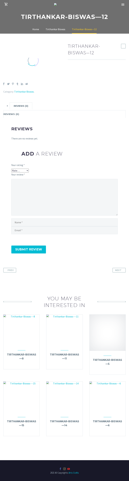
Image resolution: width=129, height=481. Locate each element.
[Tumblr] (17, 84)
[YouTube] (68, 469)
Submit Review (28, 249)
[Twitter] (8, 84)
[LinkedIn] (22, 84)
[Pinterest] (13, 84)
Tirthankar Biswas (24, 91)
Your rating (18, 165)
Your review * (18, 174)
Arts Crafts (74, 472)
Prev (11, 270)
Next (118, 270)
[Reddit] (26, 84)
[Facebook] (4, 84)
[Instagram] (64, 469)
